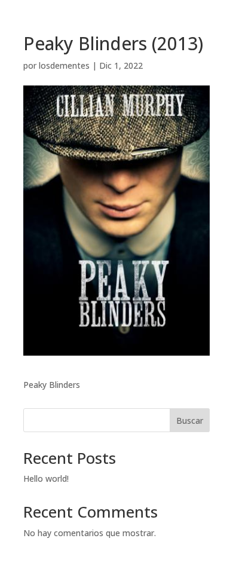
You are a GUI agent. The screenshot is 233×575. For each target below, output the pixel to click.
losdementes (64, 65)
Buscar (189, 420)
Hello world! (46, 478)
